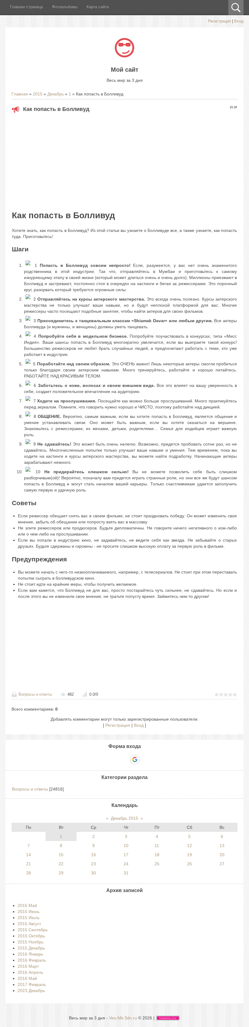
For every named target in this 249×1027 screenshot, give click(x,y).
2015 (38, 93)
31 (126, 872)
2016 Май (27, 978)
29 (61, 872)
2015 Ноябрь (30, 941)
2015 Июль (28, 917)
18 (157, 854)
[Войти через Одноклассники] (145, 759)
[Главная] (124, 55)
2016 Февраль (32, 960)
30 (93, 872)
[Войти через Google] (135, 759)
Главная (20, 93)
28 (28, 872)
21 (28, 863)
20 (222, 854)
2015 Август (29, 923)
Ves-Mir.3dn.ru (123, 1017)
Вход (239, 21)
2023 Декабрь (31, 990)
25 (157, 863)
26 (189, 863)
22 (61, 863)
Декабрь (55, 93)
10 (126, 845)
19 (189, 854)
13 (222, 845)
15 (61, 854)
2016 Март (28, 966)
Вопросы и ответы (35, 694)
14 (28, 854)
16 (93, 854)
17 (126, 854)
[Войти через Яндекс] (124, 759)
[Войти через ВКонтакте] (113, 759)
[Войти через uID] (103, 759)
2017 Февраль (32, 984)
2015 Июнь (28, 911)
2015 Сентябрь (33, 929)
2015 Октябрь (31, 935)
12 (189, 845)
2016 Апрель (30, 972)
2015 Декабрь (31, 948)
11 (157, 845)
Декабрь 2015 (124, 818)
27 (222, 863)
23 (93, 863)
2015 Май (27, 905)
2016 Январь (30, 954)
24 (126, 863)
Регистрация (219, 21)
